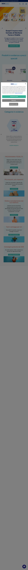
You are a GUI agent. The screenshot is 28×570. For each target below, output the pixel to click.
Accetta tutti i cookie (14, 96)
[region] (14, 95)
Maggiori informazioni (18, 93)
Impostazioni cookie (13, 104)
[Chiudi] (25, 83)
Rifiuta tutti (14, 100)
